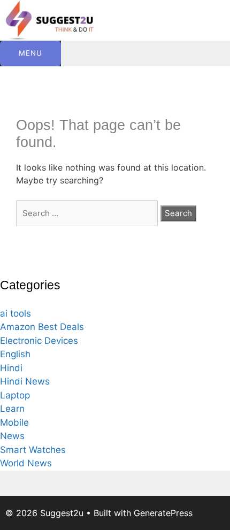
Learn (12, 408)
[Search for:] (88, 213)
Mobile (14, 422)
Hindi (11, 368)
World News (26, 463)
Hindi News (25, 381)
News (12, 436)
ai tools (15, 313)
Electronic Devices (39, 340)
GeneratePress (163, 513)
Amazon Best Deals (42, 326)
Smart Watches (33, 449)
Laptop (15, 395)
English (15, 354)
